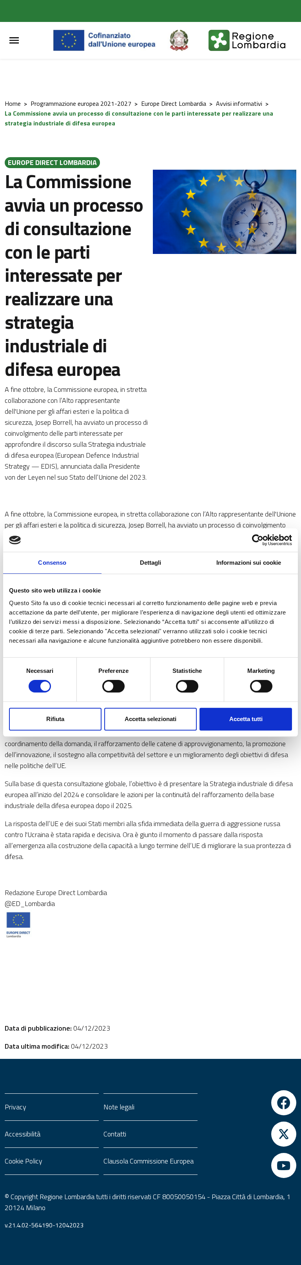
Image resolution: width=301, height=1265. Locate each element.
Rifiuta (55, 719)
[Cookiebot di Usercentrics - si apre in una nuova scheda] (257, 540)
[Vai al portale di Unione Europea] (110, 40)
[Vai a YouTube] (249, 1165)
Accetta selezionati (150, 719)
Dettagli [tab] (150, 562)
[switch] (113, 686)
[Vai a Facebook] (249, 1102)
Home (13, 103)
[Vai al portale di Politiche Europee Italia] (188, 40)
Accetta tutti (246, 719)
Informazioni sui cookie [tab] (248, 562)
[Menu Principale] (14, 40)
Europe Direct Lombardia (173, 103)
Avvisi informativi (239, 103)
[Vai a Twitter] (249, 1134)
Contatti (114, 1134)
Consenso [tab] (52, 562)
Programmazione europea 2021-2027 (81, 103)
